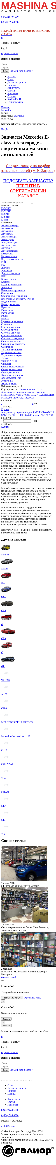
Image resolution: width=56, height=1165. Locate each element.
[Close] (2, 980)
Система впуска (9, 329)
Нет (3, 129)
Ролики (5, 318)
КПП (4, 276)
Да (6, 129)
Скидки (11, 1091)
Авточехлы (7, 233)
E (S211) (5, 216)
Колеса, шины (8, 279)
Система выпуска (10, 332)
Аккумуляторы (9, 236)
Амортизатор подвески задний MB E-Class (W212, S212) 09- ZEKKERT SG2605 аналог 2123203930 (28, 413)
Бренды (11, 1093)
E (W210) (6, 208)
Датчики (5, 267)
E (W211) (6, 211)
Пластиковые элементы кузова (17, 298)
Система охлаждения (12, 338)
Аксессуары (7, 239)
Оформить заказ (32, 997)
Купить (5, 409)
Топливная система (11, 349)
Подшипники (8, 301)
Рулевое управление (12, 321)
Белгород (19, 115)
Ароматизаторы (9, 250)
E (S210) (5, 214)
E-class (4, 219)
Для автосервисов (16, 1088)
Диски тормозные (10, 273)
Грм (3, 265)
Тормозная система (11, 352)
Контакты (12, 1104)
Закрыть (6, 1019)
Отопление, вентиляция (14, 296)
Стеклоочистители (11, 341)
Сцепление (7, 346)
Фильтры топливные (12, 375)
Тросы (4, 358)
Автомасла (7, 228)
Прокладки (7, 307)
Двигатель (6, 270)
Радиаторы (7, 310)
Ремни (4, 315)
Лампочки (6, 287)
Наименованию (28, 389)
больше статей (8, 977)
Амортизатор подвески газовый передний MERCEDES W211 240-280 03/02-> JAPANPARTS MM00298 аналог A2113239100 (28, 395)
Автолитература (10, 225)
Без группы (7, 253)
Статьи (11, 1101)
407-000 (10, 16)
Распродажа (7, 313)
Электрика (7, 380)
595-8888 (10, 22)
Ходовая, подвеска (11, 378)
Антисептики (8, 245)
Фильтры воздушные (12, 366)
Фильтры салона (10, 372)
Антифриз (6, 248)
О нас (10, 1085)
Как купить (13, 1099)
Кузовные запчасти (11, 284)
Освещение (7, 293)
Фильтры (6, 363)
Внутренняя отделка (12, 259)
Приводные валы (10, 304)
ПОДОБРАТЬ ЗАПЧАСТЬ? (28, 188)
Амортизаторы (9, 242)
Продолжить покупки (12, 998)
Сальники (6, 324)
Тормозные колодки (11, 355)
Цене (39, 389)
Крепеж (5, 281)
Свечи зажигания (10, 327)
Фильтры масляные (11, 369)
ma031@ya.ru (8, 1126)
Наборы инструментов (13, 290)
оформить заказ (9, 53)
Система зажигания (11, 335)
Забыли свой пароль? (21, 71)
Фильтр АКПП (9, 361)
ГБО (3, 262)
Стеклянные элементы (13, 344)
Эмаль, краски (8, 383)
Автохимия (7, 231)
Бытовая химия (9, 256)
